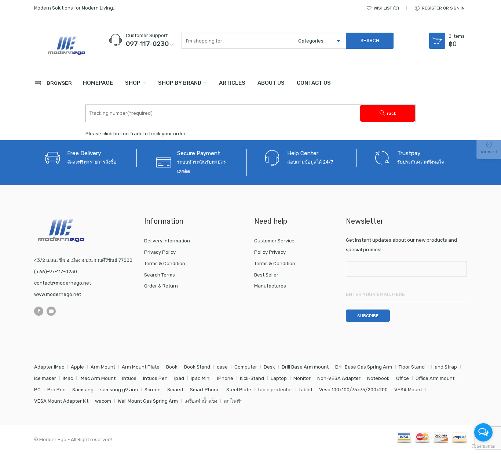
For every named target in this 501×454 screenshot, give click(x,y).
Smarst (175, 389)
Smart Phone (205, 389)
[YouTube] (51, 311)
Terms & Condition (164, 263)
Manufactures (270, 286)
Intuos (129, 378)
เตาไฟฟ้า (233, 401)
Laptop (279, 378)
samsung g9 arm (119, 389)
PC (37, 389)
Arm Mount (103, 367)
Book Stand (197, 367)
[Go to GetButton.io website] (483, 446)
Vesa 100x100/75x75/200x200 (353, 389)
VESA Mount (408, 389)
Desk (269, 367)
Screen (153, 389)
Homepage (98, 83)
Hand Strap (444, 367)
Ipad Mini (201, 378)
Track (390, 113)
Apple (77, 367)
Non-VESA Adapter (339, 378)
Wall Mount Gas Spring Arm (148, 401)
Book (172, 367)
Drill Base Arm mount (305, 367)
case (222, 367)
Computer (245, 367)
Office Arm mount (435, 378)
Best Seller (266, 275)
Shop (132, 83)
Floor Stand (412, 367)
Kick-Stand (252, 378)
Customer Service (274, 241)
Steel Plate (238, 389)
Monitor (302, 378)
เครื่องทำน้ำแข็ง (200, 401)
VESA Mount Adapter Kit (61, 401)
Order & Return (161, 286)
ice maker (45, 378)
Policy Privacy (270, 252)
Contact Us (314, 83)
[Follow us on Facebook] (38, 311)
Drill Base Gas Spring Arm (363, 367)
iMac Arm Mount (98, 378)
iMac (68, 378)
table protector (275, 389)
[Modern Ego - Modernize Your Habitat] (67, 45)
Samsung (83, 389)
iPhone (225, 378)
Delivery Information (167, 241)
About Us (271, 83)
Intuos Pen (155, 378)
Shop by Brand (179, 83)
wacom (103, 401)
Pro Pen (56, 389)
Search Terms (159, 275)
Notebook (378, 378)
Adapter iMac (49, 367)
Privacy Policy (160, 252)
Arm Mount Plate (141, 367)
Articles (232, 83)
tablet (305, 389)
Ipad (179, 378)
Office (402, 378)
